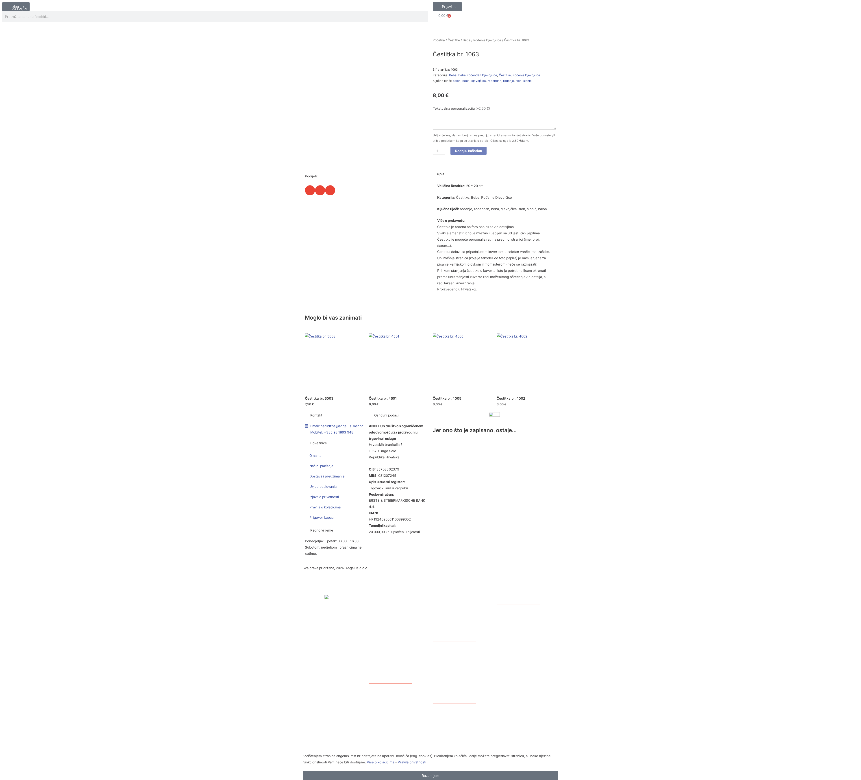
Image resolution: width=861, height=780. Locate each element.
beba (466, 81)
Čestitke (454, 40)
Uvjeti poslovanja (323, 486)
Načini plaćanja (321, 466)
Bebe (466, 40)
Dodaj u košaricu (468, 151)
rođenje (508, 81)
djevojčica (478, 81)
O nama (315, 455)
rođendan (494, 81)
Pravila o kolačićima (325, 507)
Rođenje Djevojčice (487, 40)
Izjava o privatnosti (324, 497)
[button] (310, 190)
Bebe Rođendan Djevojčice (477, 75)
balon (457, 81)
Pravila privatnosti (412, 762)
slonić (527, 81)
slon (519, 81)
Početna (439, 40)
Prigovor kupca (321, 517)
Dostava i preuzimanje (327, 476)
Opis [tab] (440, 174)
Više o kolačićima (380, 762)
